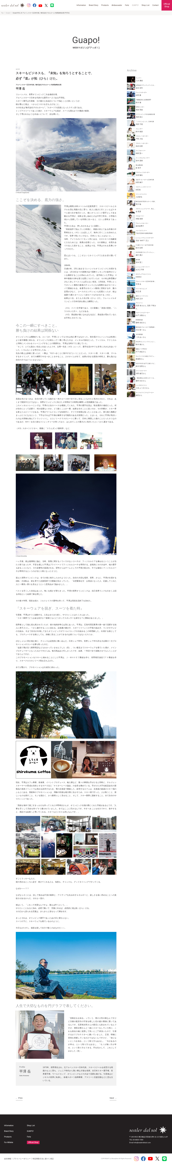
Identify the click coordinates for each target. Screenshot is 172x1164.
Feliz (127, 5)
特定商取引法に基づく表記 (43, 1159)
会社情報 (7, 1159)
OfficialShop (167, 5)
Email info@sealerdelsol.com (140, 1142)
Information (81, 5)
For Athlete (8, 1142)
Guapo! (8, 13)
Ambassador (117, 5)
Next (113, 1098)
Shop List (145, 5)
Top (2, 13)
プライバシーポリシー (22, 1159)
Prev (19, 1098)
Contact (155, 5)
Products (105, 5)
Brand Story (93, 5)
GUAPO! (135, 5)
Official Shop (33, 1142)
